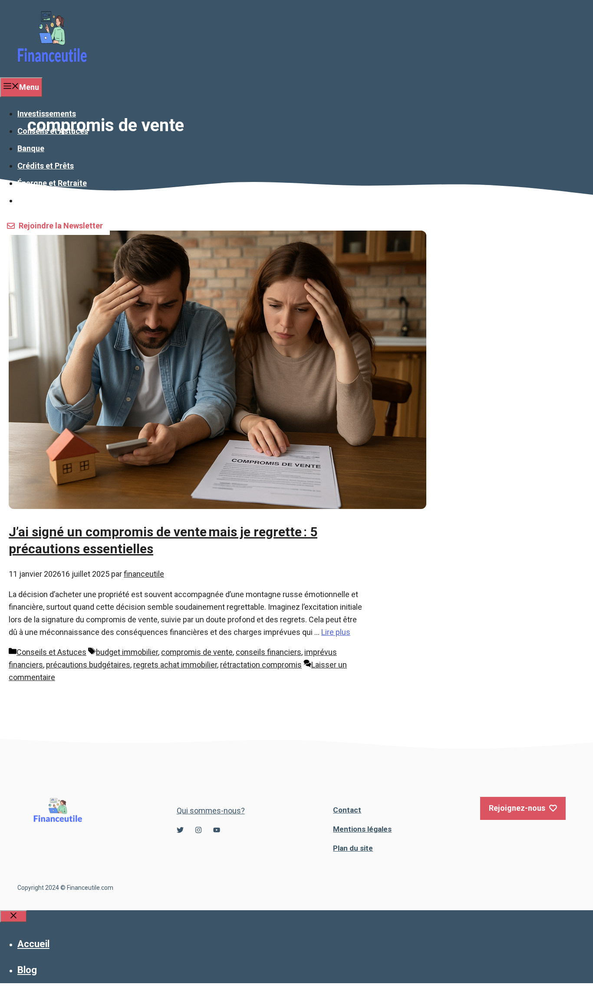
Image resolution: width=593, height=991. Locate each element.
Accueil (33, 943)
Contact (347, 810)
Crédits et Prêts (45, 165)
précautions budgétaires (88, 664)
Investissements (46, 113)
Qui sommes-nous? (211, 810)
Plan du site (353, 848)
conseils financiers (268, 652)
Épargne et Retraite (52, 183)
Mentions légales (362, 829)
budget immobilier (127, 652)
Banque (30, 148)
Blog (27, 970)
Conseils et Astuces (52, 130)
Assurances (38, 200)
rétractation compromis (261, 664)
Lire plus (335, 632)
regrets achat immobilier (175, 664)
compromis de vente (197, 652)
